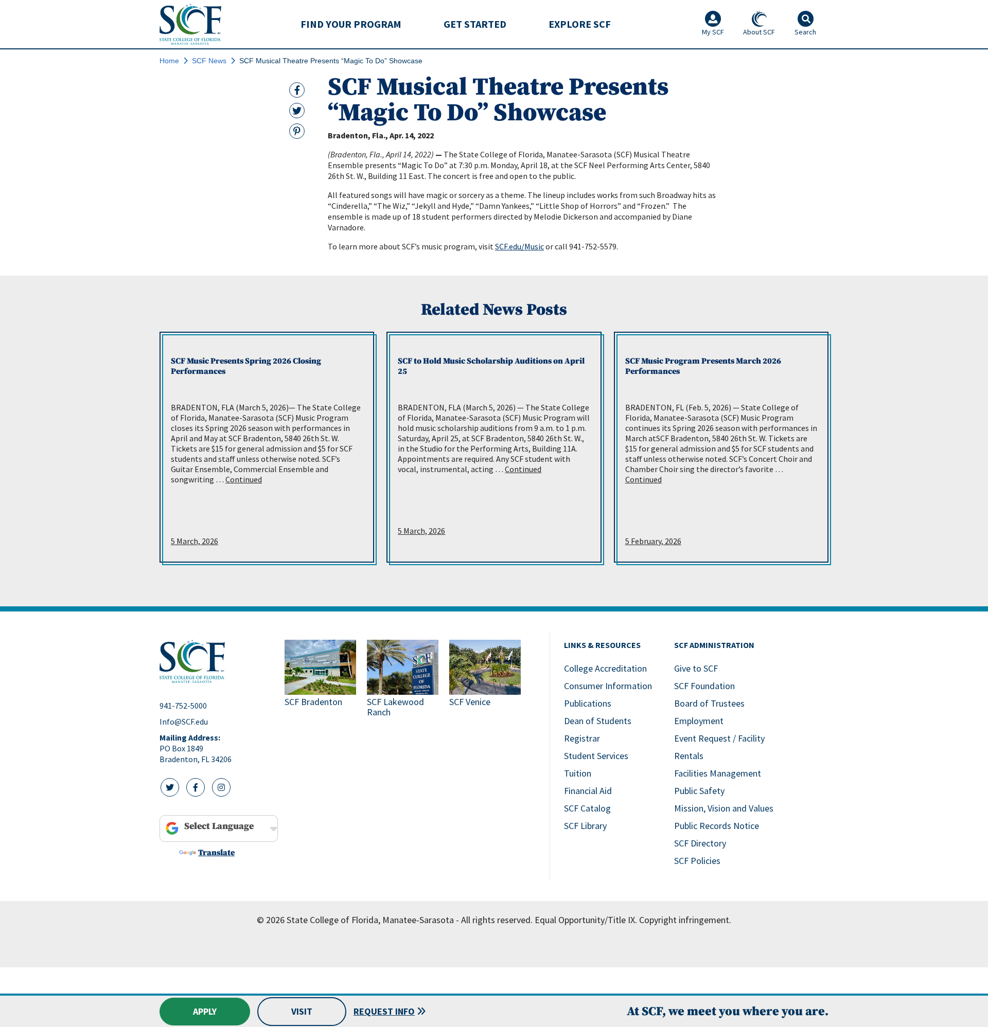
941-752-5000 (183, 705)
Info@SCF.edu (184, 721)
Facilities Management (717, 773)
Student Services (596, 756)
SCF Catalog (587, 808)
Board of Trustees (709, 703)
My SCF (713, 32)
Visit (301, 1011)
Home (169, 61)
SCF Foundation (704, 686)
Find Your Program (351, 23)
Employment (699, 721)
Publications (587, 703)
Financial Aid (588, 791)
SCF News (209, 61)
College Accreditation (605, 668)
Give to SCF (696, 668)
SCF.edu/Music (519, 246)
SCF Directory (700, 843)
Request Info (384, 1011)
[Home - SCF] (216, 661)
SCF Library (585, 826)
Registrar (582, 738)
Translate (216, 853)
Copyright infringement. (685, 920)
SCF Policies (697, 861)
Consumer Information (608, 686)
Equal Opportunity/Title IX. (586, 920)
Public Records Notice (716, 826)
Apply (205, 1011)
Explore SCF (580, 23)
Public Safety (699, 791)
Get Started (475, 23)
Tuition (577, 773)
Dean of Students (597, 721)
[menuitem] (350, 24)
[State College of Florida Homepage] (190, 24)
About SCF (759, 32)
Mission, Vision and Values (723, 808)
